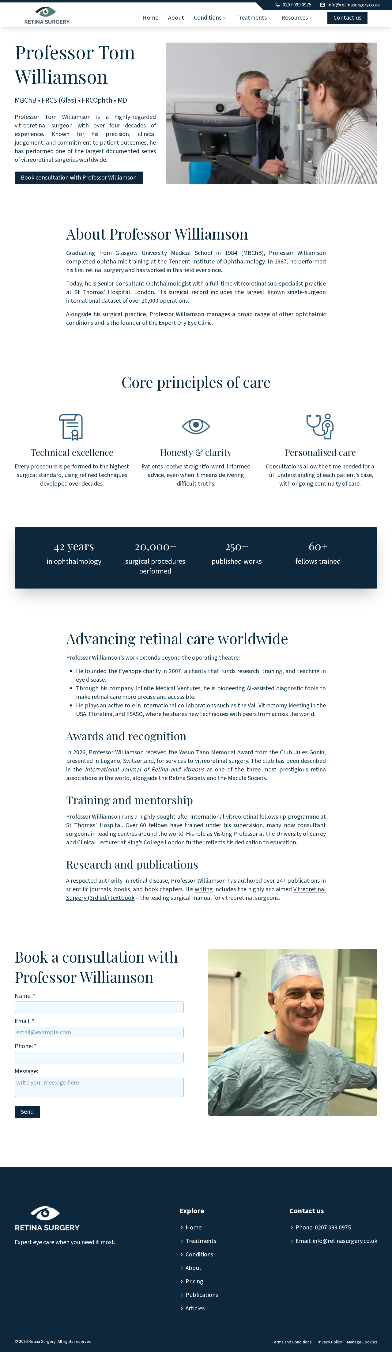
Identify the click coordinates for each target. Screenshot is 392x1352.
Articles (195, 1308)
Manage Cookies (362, 1342)
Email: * (24, 1021)
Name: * (25, 996)
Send (27, 1112)
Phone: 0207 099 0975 (323, 1227)
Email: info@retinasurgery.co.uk (336, 1241)
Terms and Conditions (292, 1342)
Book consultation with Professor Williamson (79, 177)
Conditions (207, 17)
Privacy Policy (329, 1342)
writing (204, 889)
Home (150, 17)
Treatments (251, 17)
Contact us (347, 17)
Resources (294, 17)
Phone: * (25, 1046)
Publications (202, 1295)
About (176, 17)
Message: (26, 1071)
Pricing (194, 1281)
